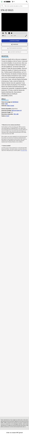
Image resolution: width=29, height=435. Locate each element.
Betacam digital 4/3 (17, 110)
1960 (6, 104)
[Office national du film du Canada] (7, 1)
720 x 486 (16, 114)
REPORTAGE (15, 102)
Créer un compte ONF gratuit (14, 432)
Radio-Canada (10, 105)
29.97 (7, 116)
